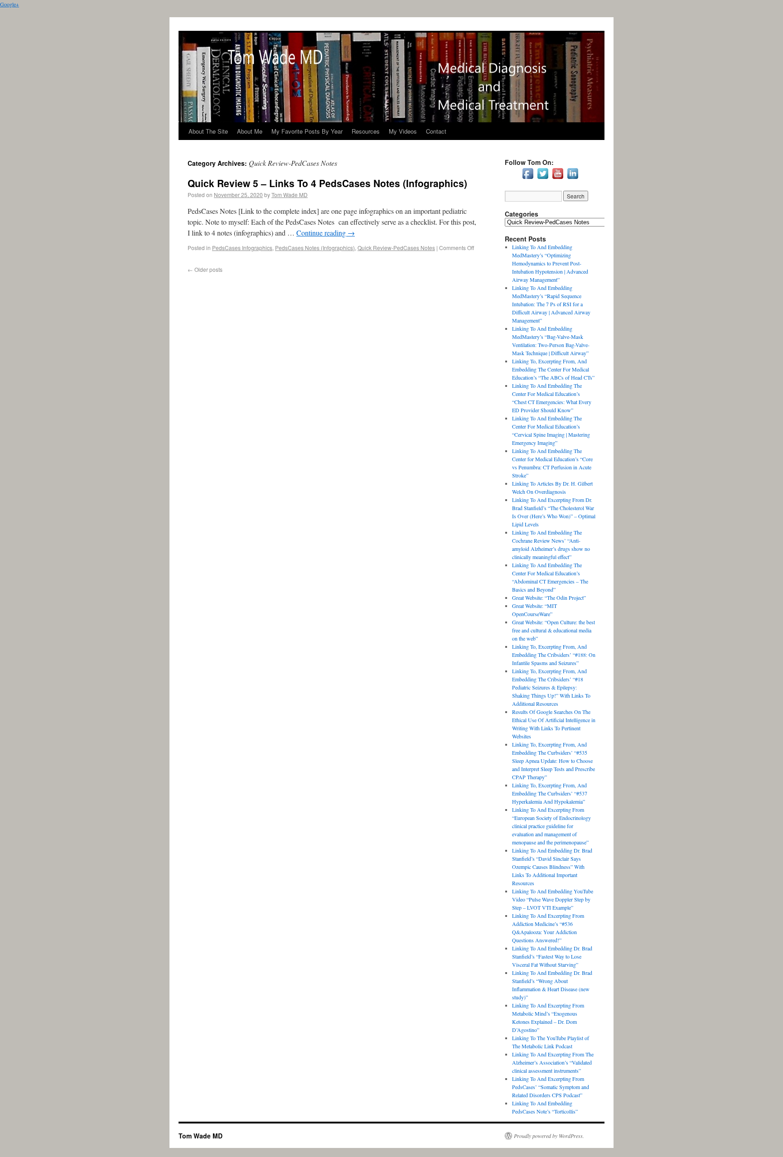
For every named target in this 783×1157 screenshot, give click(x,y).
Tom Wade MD (289, 194)
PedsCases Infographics (242, 247)
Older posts (205, 269)
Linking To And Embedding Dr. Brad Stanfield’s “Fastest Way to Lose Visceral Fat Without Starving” (552, 956)
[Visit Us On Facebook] (527, 178)
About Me (249, 131)
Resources (366, 131)
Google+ (9, 4)
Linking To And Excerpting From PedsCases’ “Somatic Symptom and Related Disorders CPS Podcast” (550, 1087)
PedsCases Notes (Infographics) (315, 247)
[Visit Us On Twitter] (542, 178)
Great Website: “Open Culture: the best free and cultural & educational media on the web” (553, 630)
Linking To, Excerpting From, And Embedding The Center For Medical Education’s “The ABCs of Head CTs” (553, 369)
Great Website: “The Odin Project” (549, 597)
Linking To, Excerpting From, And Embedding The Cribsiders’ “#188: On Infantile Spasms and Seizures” (553, 654)
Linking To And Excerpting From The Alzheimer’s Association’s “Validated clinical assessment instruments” (553, 1062)
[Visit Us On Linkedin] (572, 178)
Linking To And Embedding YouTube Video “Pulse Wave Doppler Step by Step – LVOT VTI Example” (552, 899)
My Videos (403, 131)
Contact (436, 131)
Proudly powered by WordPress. (549, 1135)
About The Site (208, 131)
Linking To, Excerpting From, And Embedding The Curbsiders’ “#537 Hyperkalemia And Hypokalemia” (549, 793)
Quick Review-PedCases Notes (396, 247)
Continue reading (325, 232)
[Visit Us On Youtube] (557, 178)
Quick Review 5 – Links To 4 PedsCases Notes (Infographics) (327, 183)
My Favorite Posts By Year (307, 131)
